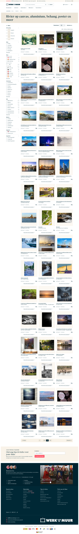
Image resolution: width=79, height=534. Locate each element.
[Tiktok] (17, 512)
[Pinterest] (12, 512)
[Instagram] (10, 512)
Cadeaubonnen (27, 483)
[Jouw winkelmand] (72, 4)
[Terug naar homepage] (13, 4)
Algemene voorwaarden (29, 526)
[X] (15, 512)
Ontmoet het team (45, 482)
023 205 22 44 (26, 477)
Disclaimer (35, 526)
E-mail (32, 477)
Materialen (31, 7)
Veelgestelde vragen (12, 480)
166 (50, 440)
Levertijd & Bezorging (28, 482)
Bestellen (26, 480)
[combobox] (35, 4)
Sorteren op (69, 25)
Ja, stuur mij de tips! (39, 456)
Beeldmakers (23, 7)
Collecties (16, 7)
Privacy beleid (51, 526)
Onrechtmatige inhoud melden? (43, 526)
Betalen (9, 482)
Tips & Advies (38, 7)
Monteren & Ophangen (12, 483)
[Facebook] (14, 512)
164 (44, 440)
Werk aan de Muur (62, 489)
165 (47, 440)
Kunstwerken (8, 7)
